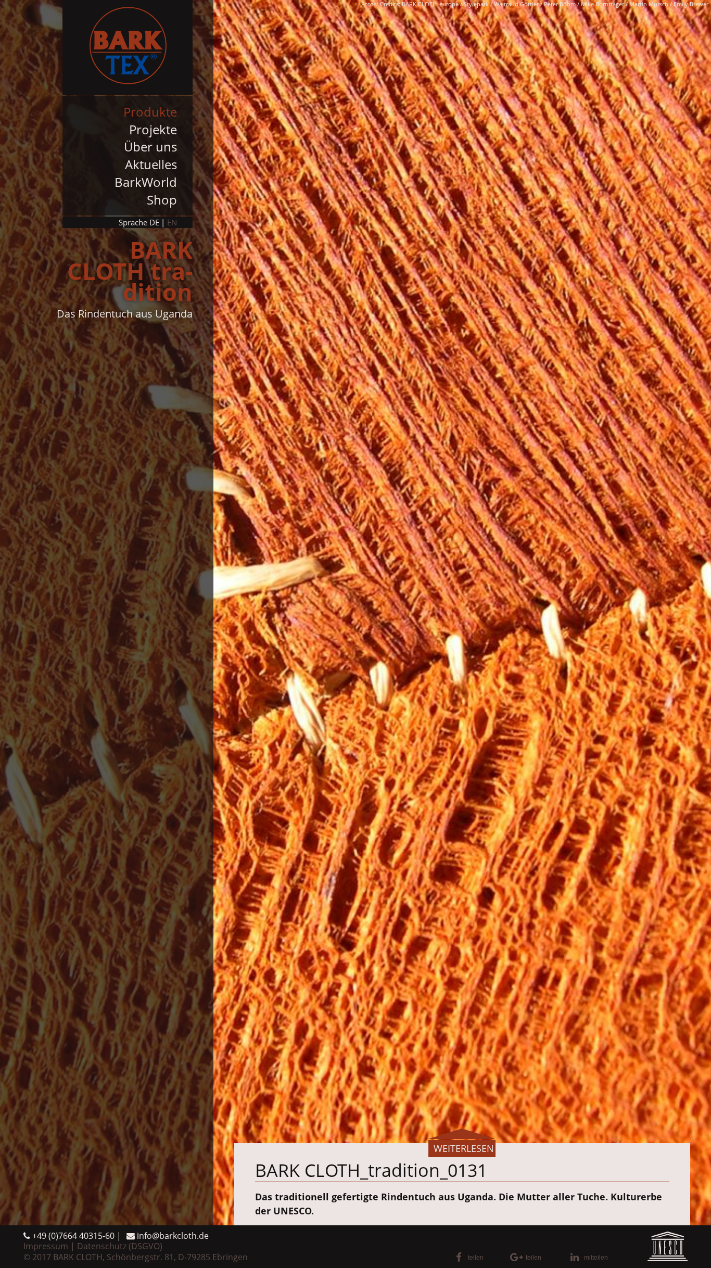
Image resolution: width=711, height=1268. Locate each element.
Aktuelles (151, 164)
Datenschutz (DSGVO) (119, 1246)
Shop (162, 199)
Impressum (45, 1246)
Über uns (150, 146)
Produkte (150, 111)
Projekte (153, 129)
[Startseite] (127, 47)
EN (172, 222)
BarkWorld (146, 182)
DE (154, 222)
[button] (480, 1257)
